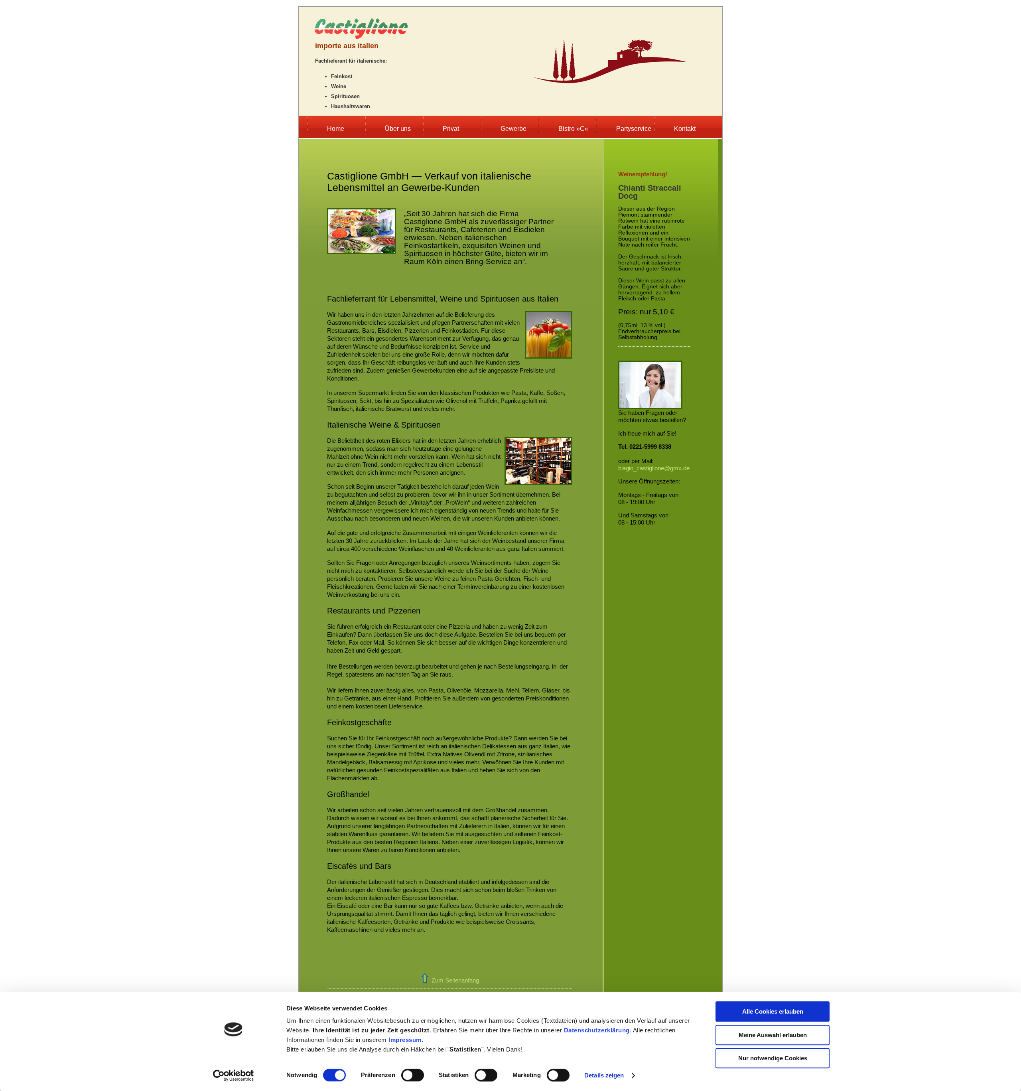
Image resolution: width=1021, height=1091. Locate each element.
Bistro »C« (573, 128)
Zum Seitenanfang (455, 980)
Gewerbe (513, 128)
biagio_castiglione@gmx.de (654, 468)
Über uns (398, 128)
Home (335, 128)
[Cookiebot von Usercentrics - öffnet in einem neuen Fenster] (233, 1075)
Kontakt (685, 128)
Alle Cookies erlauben (772, 1011)
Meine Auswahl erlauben (773, 1035)
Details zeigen (604, 1075)
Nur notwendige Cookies (772, 1058)
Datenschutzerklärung (597, 1030)
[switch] (412, 1075)
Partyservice (633, 128)
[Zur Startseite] (361, 38)
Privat (451, 128)
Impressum (405, 1039)
